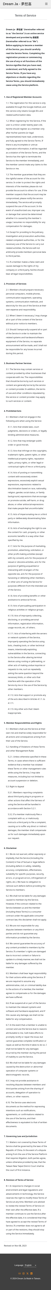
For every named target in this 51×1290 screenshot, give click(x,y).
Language (18, 1265)
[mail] (20, 1273)
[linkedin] (31, 1273)
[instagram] (24, 1273)
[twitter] (27, 1273)
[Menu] (48, 4)
